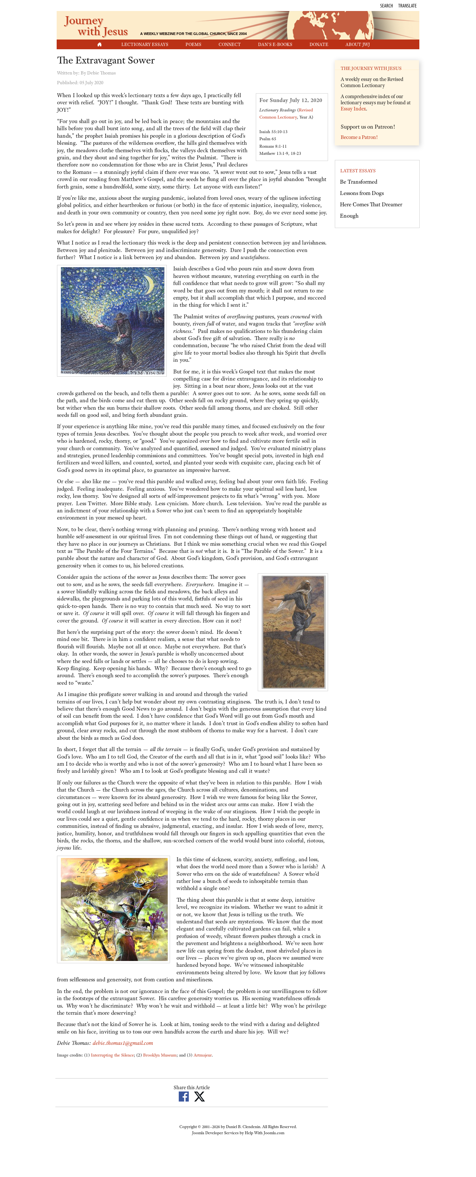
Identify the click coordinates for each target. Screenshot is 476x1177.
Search (386, 5)
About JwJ (358, 44)
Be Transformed (358, 181)
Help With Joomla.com (264, 1133)
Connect (230, 44)
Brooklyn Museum (159, 1055)
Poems (193, 44)
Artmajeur (203, 1055)
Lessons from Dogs (362, 193)
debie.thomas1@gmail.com (123, 1042)
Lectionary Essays (144, 44)
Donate (319, 44)
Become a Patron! (359, 137)
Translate (407, 5)
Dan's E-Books (275, 44)
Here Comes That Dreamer (371, 204)
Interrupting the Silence (112, 1055)
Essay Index (353, 109)
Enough (349, 215)
